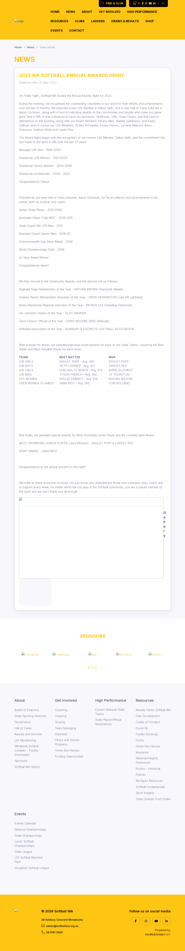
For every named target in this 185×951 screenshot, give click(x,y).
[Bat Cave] (92, 654)
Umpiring (60, 716)
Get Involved (110, 12)
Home (55, 12)
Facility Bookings (147, 734)
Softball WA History (27, 767)
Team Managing (65, 728)
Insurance (142, 752)
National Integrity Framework (147, 760)
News (70, 12)
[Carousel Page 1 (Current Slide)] (89, 667)
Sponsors (20, 760)
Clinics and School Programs (67, 742)
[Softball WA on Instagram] (146, 3)
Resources (59, 21)
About (87, 12)
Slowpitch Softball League (31, 868)
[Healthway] (29, 654)
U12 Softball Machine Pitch (28, 860)
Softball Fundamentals (150, 787)
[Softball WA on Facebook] (142, 3)
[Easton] (124, 654)
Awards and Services (28, 734)
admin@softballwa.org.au (62, 926)
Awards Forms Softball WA (153, 710)
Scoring (60, 722)
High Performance (142, 12)
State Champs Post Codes (153, 799)
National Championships (30, 829)
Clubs (80, 21)
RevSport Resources (149, 781)
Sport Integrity (145, 793)
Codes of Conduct (148, 722)
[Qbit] (61, 654)
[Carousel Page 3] (96, 667)
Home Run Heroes (67, 750)
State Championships (28, 835)
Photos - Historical (148, 768)
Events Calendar (25, 823)
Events (57, 30)
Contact (76, 30)
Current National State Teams (109, 712)
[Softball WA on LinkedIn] (154, 3)
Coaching (61, 710)
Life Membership (25, 740)
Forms (140, 740)
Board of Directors (26, 710)
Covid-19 (141, 728)
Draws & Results (125, 21)
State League (23, 851)
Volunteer (61, 734)
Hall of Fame (22, 728)
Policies (141, 774)
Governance (22, 722)
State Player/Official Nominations (108, 722)
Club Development (148, 716)
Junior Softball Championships (24, 844)
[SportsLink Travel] (155, 654)
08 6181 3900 (54, 932)
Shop (149, 21)
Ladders (98, 21)
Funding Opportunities (69, 756)
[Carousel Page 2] (92, 667)
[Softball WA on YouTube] (150, 3)
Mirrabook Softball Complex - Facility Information (26, 750)
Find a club (114, 3)
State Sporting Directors (30, 716)
